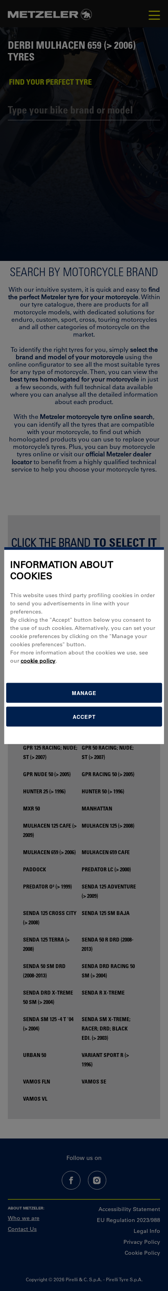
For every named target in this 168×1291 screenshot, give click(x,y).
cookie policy (38, 660)
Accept (84, 716)
